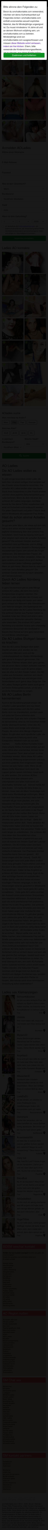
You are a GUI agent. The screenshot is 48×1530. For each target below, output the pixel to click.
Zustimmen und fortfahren (24, 55)
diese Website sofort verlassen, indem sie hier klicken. (22, 45)
